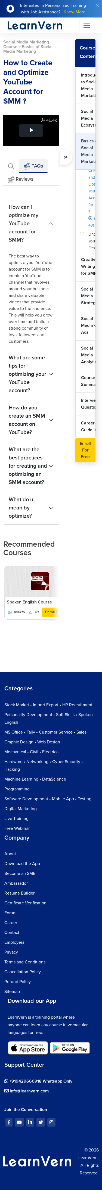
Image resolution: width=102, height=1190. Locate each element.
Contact (11, 932)
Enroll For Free (57, 612)
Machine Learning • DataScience (35, 779)
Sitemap (12, 991)
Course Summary (88, 381)
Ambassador (16, 883)
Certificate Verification (25, 903)
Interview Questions (88, 404)
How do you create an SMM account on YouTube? (27, 420)
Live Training (16, 818)
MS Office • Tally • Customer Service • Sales (45, 732)
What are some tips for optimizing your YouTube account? (27, 374)
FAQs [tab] (36, 166)
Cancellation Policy (22, 972)
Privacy (11, 952)
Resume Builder (19, 893)
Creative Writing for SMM (88, 266)
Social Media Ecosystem (88, 118)
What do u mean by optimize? (21, 507)
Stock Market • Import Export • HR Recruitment (48, 705)
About (10, 854)
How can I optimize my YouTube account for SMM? (23, 223)
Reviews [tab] (24, 179)
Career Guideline (88, 426)
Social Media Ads (87, 325)
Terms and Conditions (24, 962)
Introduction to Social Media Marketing (88, 85)
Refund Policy (17, 981)
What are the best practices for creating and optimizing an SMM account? (28, 466)
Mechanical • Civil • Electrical (32, 752)
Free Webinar (17, 828)
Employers (14, 942)
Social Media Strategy (88, 296)
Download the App (22, 863)
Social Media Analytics (88, 355)
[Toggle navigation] (86, 25)
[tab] (11, 166)
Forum (10, 913)
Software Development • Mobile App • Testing (47, 799)
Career (10, 922)
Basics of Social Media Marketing (88, 151)
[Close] (97, 5)
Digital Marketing (20, 808)
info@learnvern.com (29, 1091)
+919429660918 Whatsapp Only (40, 1081)
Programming (17, 789)
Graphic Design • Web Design (32, 742)
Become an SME (19, 873)
